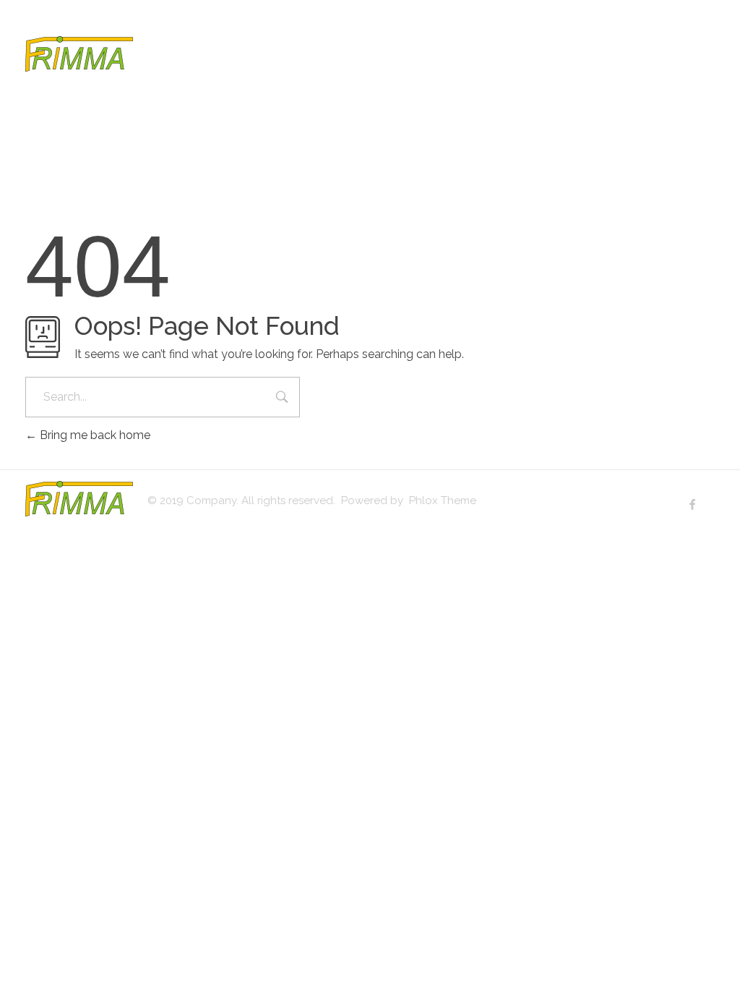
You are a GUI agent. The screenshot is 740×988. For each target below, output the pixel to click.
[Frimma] (79, 54)
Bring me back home (93, 435)
